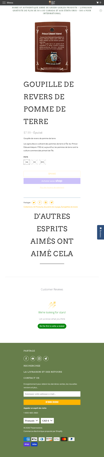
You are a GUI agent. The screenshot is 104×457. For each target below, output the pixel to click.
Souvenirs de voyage (52, 207)
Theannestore (36, 428)
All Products (38, 207)
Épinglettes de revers (69, 207)
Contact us (31, 378)
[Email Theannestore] (46, 358)
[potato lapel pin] (52, 46)
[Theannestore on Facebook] (27, 358)
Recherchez (32, 365)
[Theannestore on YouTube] (33, 358)
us (34, 162)
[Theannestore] (52, 2)
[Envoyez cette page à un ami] (51, 202)
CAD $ (45, 420)
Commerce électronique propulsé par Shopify (43, 431)
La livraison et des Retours (43, 372)
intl (42, 162)
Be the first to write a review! (52, 326)
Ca (27, 162)
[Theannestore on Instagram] (40, 358)
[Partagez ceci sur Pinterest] (45, 202)
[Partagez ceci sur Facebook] (39, 202)
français (29, 420)
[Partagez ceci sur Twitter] (33, 202)
